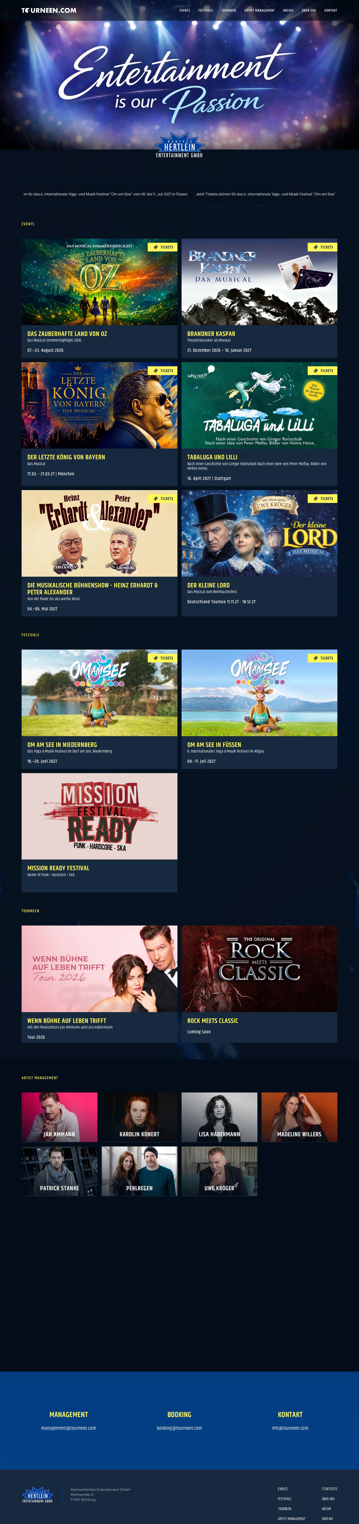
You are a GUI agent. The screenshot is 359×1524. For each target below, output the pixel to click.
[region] (179, 75)
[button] (6, 74)
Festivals (284, 1499)
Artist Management (291, 1519)
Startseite (329, 1489)
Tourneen (284, 1509)
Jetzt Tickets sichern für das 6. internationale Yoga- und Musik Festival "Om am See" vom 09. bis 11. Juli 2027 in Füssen (184, 194)
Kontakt (327, 1519)
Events (283, 1489)
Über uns (328, 1499)
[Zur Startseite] (49, 10)
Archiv (326, 1509)
